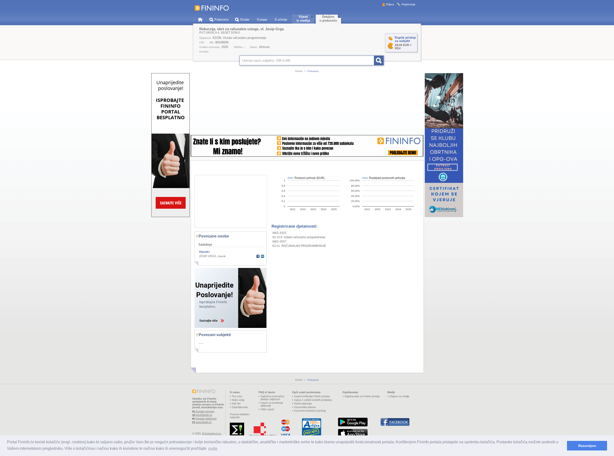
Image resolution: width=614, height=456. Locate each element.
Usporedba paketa (305, 407)
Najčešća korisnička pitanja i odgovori (272, 398)
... (201, 342)
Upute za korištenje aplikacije (271, 404)
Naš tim (236, 403)
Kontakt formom (205, 411)
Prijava (390, 4)
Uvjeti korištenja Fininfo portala (312, 396)
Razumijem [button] (587, 446)
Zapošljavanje (240, 407)
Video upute (267, 409)
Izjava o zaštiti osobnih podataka (313, 399)
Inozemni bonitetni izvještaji (309, 410)
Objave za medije (399, 396)
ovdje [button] (213, 448)
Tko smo (237, 396)
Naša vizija (238, 399)
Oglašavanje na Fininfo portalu (362, 396)
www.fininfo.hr (204, 422)
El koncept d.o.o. (212, 433)
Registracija (408, 4)
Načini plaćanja (303, 403)
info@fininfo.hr (204, 415)
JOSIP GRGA (207, 256)
